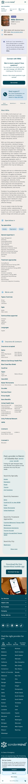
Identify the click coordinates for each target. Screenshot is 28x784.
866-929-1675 (19, 97)
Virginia (17, 713)
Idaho (3, 692)
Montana (17, 648)
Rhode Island (19, 692)
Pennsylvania (18, 689)
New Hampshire (19, 662)
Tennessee (18, 703)
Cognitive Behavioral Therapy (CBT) (14, 522)
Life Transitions (8, 490)
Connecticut (4, 669)
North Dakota (19, 655)
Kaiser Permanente (9, 508)
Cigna (5, 505)
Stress (5, 484)
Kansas (3, 703)
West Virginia (19, 726)
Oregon (17, 686)
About (4, 103)
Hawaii (3, 686)
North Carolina (19, 652)
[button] (14, 572)
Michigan (4, 723)
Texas (16, 706)
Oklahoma (18, 682)
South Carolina (19, 696)
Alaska (3, 648)
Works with (22, 103)
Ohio (16, 679)
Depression (7, 482)
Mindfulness (7, 525)
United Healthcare (9, 510)
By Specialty (15, 643)
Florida (3, 679)
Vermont (17, 716)
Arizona (3, 659)
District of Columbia (7, 672)
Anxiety (6, 479)
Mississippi (4, 733)
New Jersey (18, 665)
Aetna (5, 500)
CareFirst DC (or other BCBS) (12, 502)
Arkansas (4, 655)
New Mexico (18, 669)
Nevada (17, 672)
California (4, 662)
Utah (16, 709)
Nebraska (18, 659)
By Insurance (9, 643)
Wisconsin (18, 723)
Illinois (3, 696)
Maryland (4, 716)
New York (17, 675)
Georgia (3, 682)
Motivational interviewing (11, 528)
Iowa (2, 689)
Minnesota (4, 726)
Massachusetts (5, 713)
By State (3, 643)
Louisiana (4, 709)
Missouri (3, 730)
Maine (3, 719)
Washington (7, 545)
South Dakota (19, 699)
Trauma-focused (9, 530)
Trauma (6, 487)
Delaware (4, 675)
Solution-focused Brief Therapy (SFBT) (13, 534)
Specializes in (13, 103)
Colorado (4, 665)
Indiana (3, 699)
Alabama (4, 652)
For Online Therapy (23, 643)
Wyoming (17, 730)
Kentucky (4, 706)
